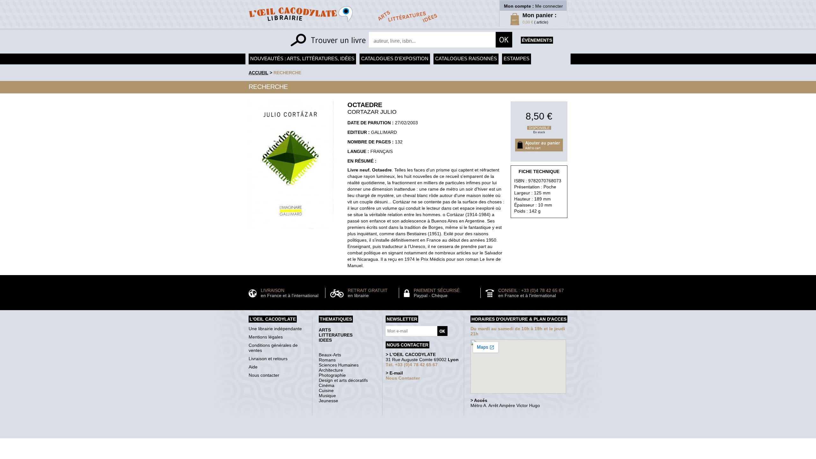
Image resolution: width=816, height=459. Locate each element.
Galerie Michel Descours (406, 435)
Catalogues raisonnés (466, 58)
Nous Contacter (403, 378)
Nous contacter (264, 375)
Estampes (516, 58)
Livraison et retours (268, 358)
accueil (258, 72)
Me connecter (549, 6)
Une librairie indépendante (275, 328)
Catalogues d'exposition (394, 58)
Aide (253, 366)
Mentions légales (266, 336)
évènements (537, 40)
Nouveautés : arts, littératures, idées (302, 58)
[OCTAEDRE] (291, 230)
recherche (287, 72)
